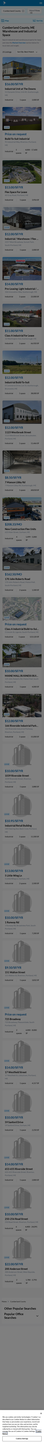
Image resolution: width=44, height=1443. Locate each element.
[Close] (41, 1413)
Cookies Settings (22, 1439)
